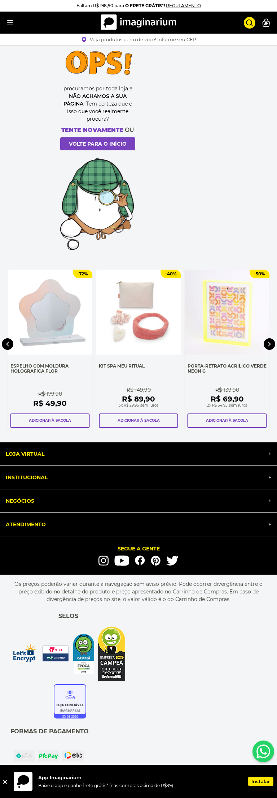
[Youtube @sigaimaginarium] (121, 560)
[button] (138, 39)
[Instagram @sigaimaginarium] (103, 560)
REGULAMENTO (183, 5)
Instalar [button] (260, 781)
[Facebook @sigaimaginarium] (140, 560)
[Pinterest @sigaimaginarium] (156, 560)
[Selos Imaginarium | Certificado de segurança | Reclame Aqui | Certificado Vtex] (68, 653)
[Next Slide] (269, 344)
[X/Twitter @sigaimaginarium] (172, 560)
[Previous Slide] (7, 344)
